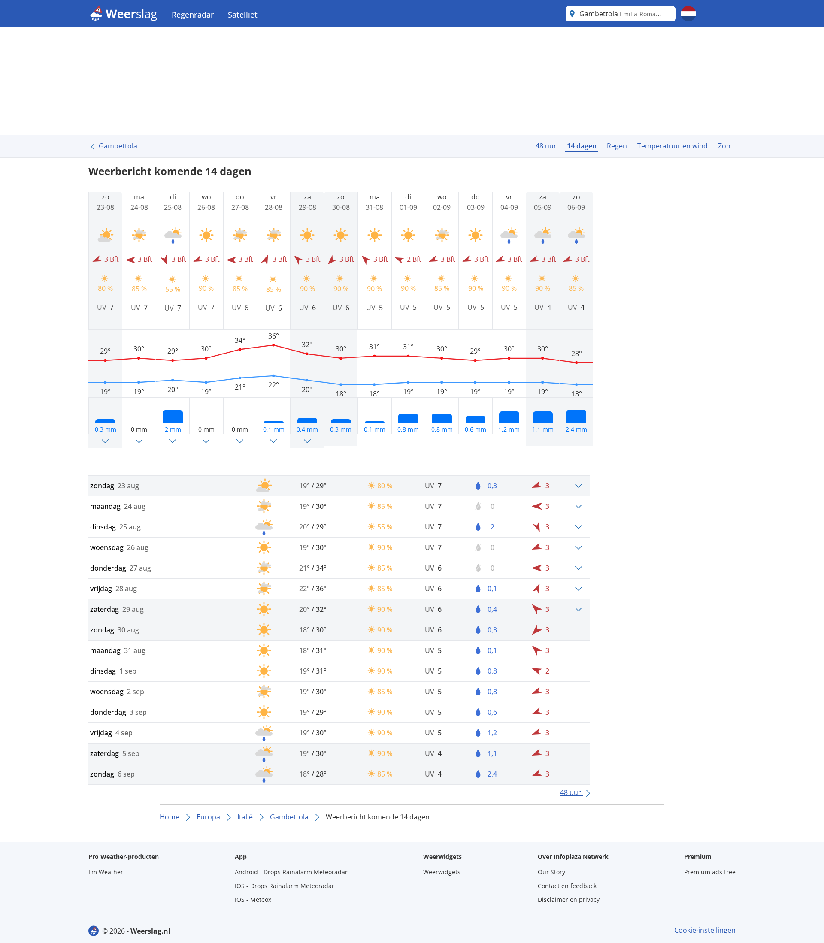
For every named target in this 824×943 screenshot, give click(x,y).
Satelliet (243, 14)
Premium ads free (710, 872)
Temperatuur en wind (672, 146)
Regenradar (193, 14)
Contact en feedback (567, 886)
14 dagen (582, 146)
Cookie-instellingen (705, 930)
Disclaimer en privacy (569, 899)
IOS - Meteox (253, 899)
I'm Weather (105, 872)
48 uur (546, 146)
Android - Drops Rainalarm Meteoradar (291, 872)
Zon (724, 146)
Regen (617, 146)
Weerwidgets (441, 872)
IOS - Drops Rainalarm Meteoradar (284, 886)
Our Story (551, 872)
